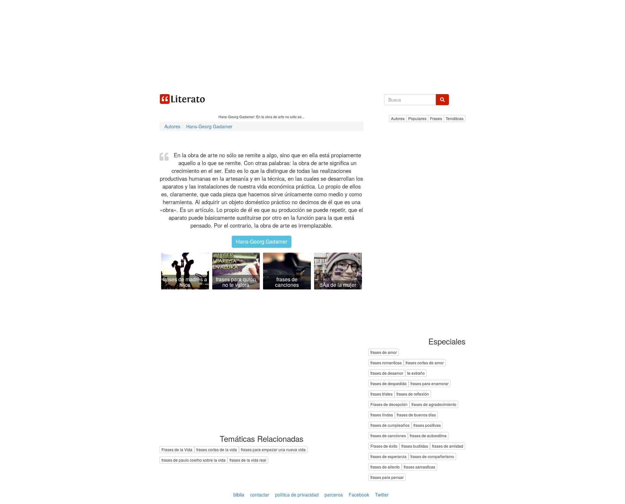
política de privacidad (297, 494)
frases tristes (381, 394)
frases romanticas (386, 363)
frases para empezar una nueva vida (273, 449)
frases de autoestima (428, 436)
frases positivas (427, 425)
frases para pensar (387, 477)
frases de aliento (385, 467)
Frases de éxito (383, 446)
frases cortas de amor (425, 363)
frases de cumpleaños (390, 425)
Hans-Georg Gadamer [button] (261, 241)
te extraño (416, 373)
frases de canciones (388, 436)
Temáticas (455, 118)
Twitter (382, 494)
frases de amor (383, 352)
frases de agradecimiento (433, 404)
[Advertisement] (312, 45)
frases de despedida (388, 383)
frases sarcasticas (419, 467)
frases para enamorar (429, 383)
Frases (436, 118)
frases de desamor (386, 373)
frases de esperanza (388, 456)
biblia (238, 494)
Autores (398, 118)
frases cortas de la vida (216, 449)
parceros (334, 494)
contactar (259, 494)
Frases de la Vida (176, 449)
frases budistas (414, 446)
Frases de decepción (389, 404)
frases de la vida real (247, 460)
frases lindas (381, 415)
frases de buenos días (416, 415)
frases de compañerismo (432, 456)
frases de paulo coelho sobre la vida (193, 460)
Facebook (359, 494)
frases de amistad (447, 446)
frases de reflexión (412, 394)
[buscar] (442, 99)
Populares (417, 118)
